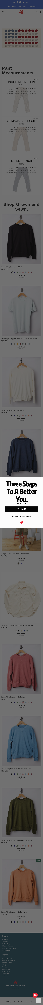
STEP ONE (21, 509)
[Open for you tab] (35, 995)
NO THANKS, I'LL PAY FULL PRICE (21, 516)
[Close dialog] (40, 479)
